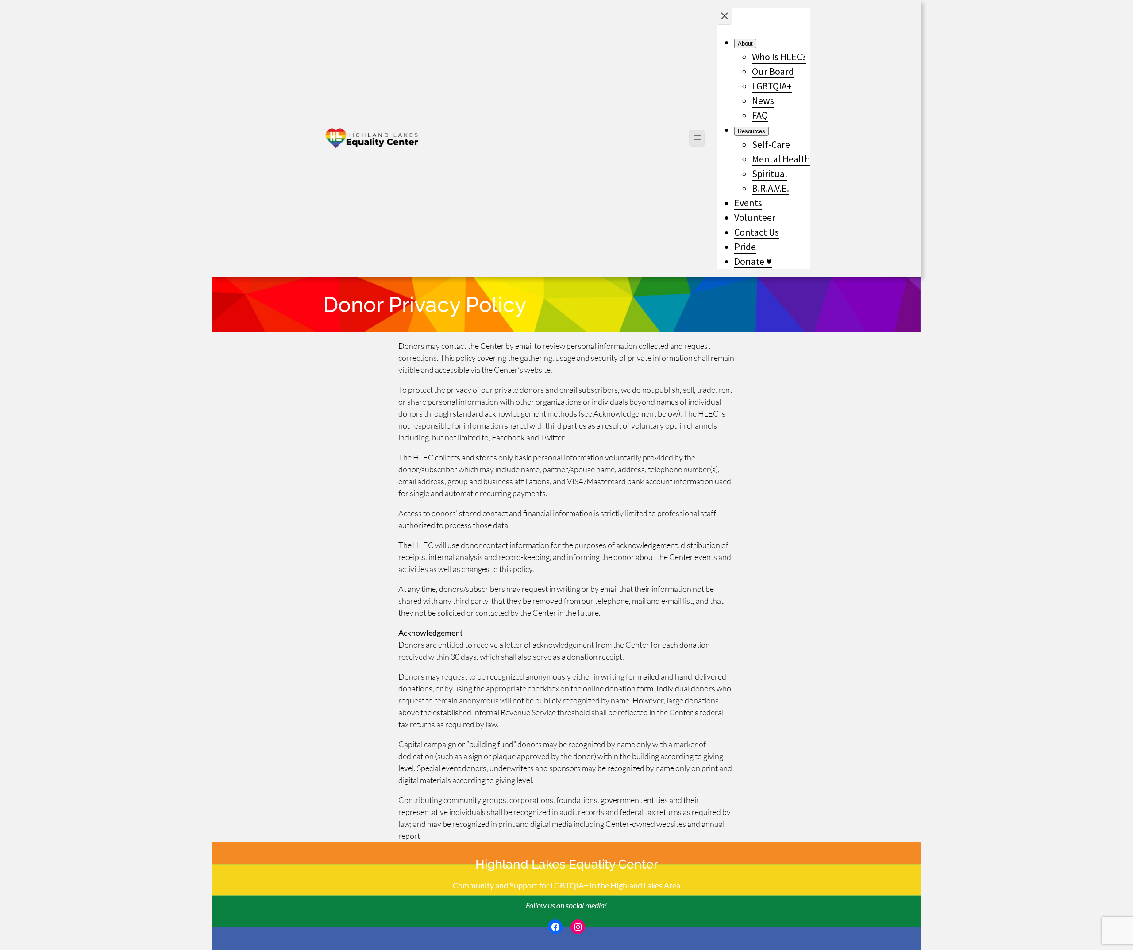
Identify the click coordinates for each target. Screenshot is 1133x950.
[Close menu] (724, 16)
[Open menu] (697, 138)
